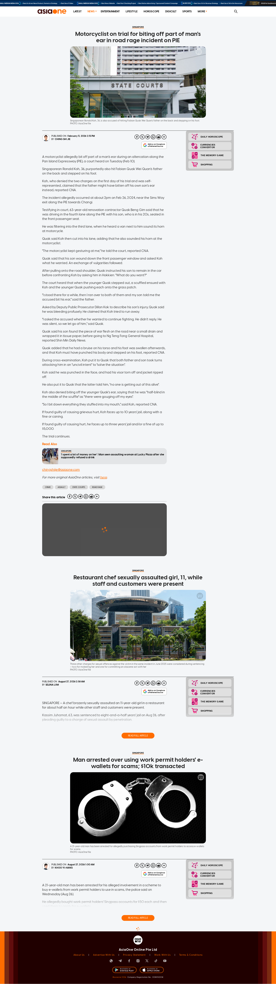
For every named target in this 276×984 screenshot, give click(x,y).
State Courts (78, 487)
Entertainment (110, 11)
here (103, 477)
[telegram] (147, 137)
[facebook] (137, 137)
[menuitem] (77, 11)
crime (48, 487)
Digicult (170, 11)
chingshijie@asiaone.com (61, 470)
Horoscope (151, 11)
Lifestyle (131, 11)
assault (61, 487)
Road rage (97, 487)
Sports (187, 11)
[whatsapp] (153, 137)
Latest (77, 11)
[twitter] (142, 137)
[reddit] (158, 137)
